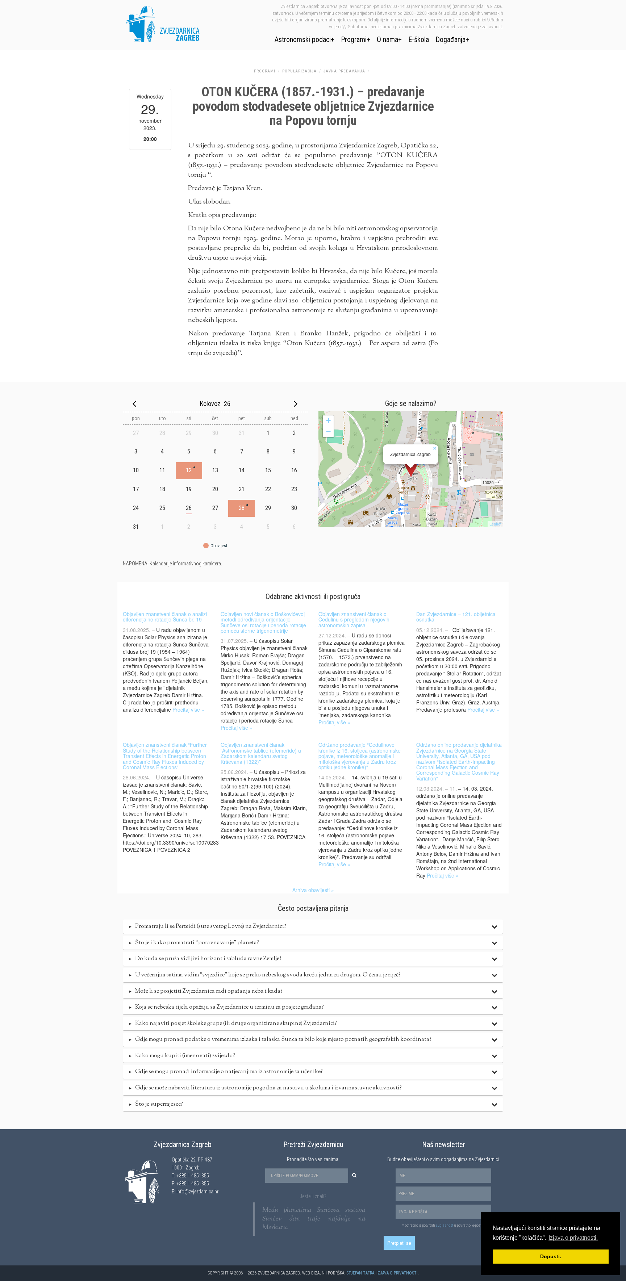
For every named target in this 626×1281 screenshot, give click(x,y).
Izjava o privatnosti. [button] (573, 1238)
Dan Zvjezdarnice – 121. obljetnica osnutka (456, 616)
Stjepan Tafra (360, 1273)
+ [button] (328, 420)
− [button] (328, 431)
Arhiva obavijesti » (313, 889)
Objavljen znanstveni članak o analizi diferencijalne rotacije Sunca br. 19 (165, 616)
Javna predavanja (344, 71)
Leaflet (495, 524)
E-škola (418, 39)
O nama (387, 39)
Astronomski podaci (303, 39)
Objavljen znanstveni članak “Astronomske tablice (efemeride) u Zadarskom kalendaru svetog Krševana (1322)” (261, 753)
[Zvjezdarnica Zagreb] (411, 469)
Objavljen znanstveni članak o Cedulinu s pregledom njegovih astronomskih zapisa (353, 619)
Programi (354, 39)
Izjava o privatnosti (397, 1273)
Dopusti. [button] (550, 1256)
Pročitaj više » (188, 709)
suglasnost (444, 1225)
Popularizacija (299, 71)
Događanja (450, 39)
